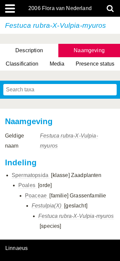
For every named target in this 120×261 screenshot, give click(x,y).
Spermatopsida (31, 175)
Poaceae (36, 195)
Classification (22, 64)
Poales (27, 185)
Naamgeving (89, 50)
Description (29, 50)
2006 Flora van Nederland (60, 8)
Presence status (95, 64)
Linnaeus (16, 248)
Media (57, 64)
